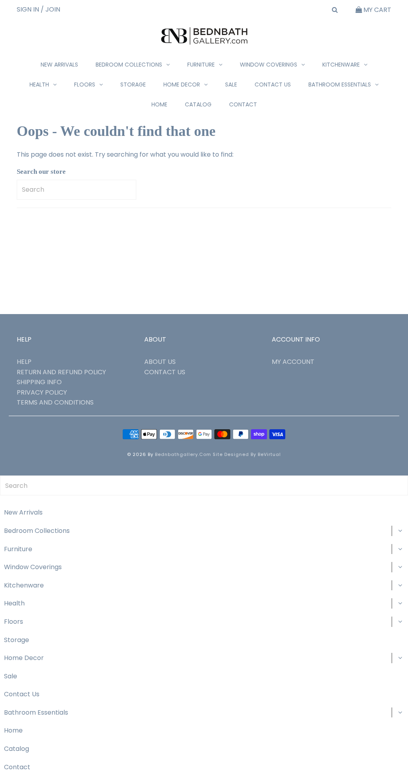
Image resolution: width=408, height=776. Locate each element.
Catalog (198, 104)
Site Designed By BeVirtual (247, 454)
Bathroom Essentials (339, 84)
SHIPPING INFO (39, 382)
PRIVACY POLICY (42, 392)
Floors (84, 84)
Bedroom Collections (129, 65)
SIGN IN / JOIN (38, 9)
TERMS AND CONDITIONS (55, 402)
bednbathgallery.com (183, 454)
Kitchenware (341, 65)
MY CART (376, 9)
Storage (133, 84)
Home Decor (181, 84)
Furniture (201, 65)
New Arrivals (59, 65)
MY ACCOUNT (293, 361)
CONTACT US (164, 372)
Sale (231, 84)
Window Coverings (268, 65)
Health (39, 84)
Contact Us (273, 84)
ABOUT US (160, 361)
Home (159, 104)
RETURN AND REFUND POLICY (61, 372)
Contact (243, 104)
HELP (24, 361)
